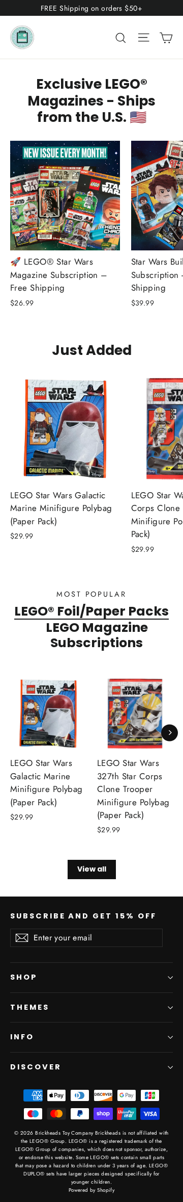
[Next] (169, 732)
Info (22, 1037)
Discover (36, 1067)
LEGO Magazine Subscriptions (97, 635)
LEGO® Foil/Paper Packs (91, 611)
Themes (29, 1007)
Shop (24, 977)
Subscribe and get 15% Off (83, 916)
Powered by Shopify (92, 1190)
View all (91, 869)
